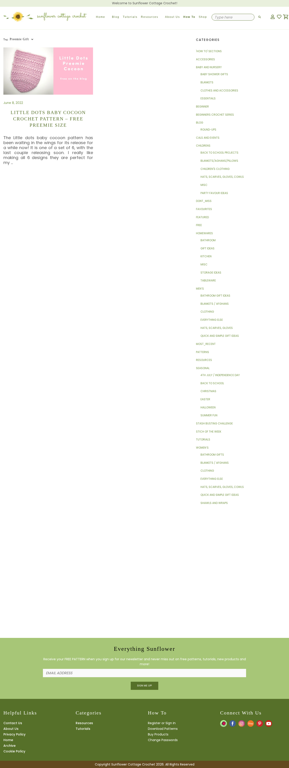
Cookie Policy (14, 751)
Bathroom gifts (212, 455)
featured (202, 217)
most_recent (206, 344)
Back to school (212, 383)
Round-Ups (208, 129)
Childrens (203, 146)
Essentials (208, 98)
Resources (149, 17)
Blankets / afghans (214, 304)
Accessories (205, 59)
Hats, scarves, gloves (216, 328)
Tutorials (130, 17)
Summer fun (208, 415)
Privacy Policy (14, 734)
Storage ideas (210, 272)
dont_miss (204, 201)
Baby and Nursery (209, 67)
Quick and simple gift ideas (219, 336)
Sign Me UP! (144, 685)
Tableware (208, 280)
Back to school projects (219, 153)
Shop (203, 17)
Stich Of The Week (208, 431)
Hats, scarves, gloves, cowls (222, 177)
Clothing (207, 312)
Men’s (200, 288)
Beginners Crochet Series (215, 115)
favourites (204, 209)
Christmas (208, 391)
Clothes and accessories (219, 90)
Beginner (202, 106)
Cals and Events (207, 138)
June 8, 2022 (13, 103)
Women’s (202, 448)
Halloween (208, 407)
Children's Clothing (215, 169)
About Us (172, 17)
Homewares (204, 233)
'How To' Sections (209, 51)
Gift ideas (207, 248)
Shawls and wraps (214, 503)
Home (100, 17)
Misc (203, 185)
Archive (9, 745)
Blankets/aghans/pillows (219, 161)
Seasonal (203, 368)
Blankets (206, 82)
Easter (205, 399)
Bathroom (208, 240)
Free (199, 225)
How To (189, 17)
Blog (115, 17)
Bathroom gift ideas (215, 295)
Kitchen (206, 256)
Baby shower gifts (214, 74)
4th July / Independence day (220, 375)
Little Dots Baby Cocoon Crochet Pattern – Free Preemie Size (48, 119)
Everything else (211, 320)
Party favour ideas (214, 193)
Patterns (202, 352)
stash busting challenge (214, 423)
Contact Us (12, 723)
